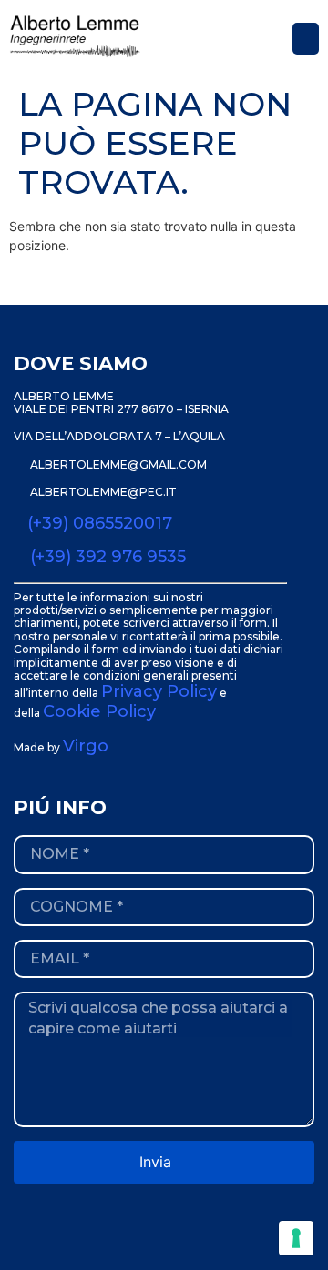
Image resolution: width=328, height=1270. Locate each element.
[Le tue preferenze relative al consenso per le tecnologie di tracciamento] (296, 1238)
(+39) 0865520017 (99, 523)
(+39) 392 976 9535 (108, 557)
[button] (306, 39)
